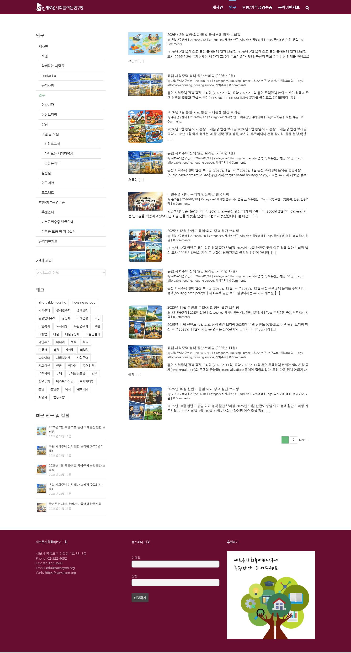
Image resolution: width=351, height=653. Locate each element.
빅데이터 (44, 357)
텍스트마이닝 (64, 381)
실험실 (46, 173)
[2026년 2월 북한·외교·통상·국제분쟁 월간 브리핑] (145, 43)
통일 (295, 39)
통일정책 (257, 39)
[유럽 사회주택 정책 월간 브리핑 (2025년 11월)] (145, 356)
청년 (94, 373)
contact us (49, 75)
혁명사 (42, 397)
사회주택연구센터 (181, 81)
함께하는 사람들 (53, 66)
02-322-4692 (57, 558)
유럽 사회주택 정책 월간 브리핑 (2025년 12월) (202, 271)
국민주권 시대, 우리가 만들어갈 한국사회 (198, 194)
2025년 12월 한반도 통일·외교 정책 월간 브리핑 (203, 230)
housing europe (204, 85)
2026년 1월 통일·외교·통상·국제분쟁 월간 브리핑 (203, 112)
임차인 (72, 365)
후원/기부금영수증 (52, 202)
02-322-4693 (53, 563)
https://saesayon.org (60, 572)
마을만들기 (93, 334)
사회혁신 (44, 365)
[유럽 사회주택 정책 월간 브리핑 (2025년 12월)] (145, 280)
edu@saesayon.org (60, 568)
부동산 (42, 350)
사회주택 (221, 85)
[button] (307, 7)
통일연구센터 (179, 39)
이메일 (136, 557)
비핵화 (84, 350)
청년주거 (44, 381)
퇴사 (68, 389)
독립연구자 (81, 326)
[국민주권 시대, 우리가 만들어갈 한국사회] (145, 201)
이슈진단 (245, 39)
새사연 (43, 46)
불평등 (69, 350)
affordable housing (179, 85)
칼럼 (45, 124)
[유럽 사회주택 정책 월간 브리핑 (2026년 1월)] (145, 162)
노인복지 (44, 326)
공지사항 (48, 85)
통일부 (54, 389)
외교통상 (298, 236)
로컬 (97, 326)
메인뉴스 (44, 342)
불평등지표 (52, 163)
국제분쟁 (279, 39)
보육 (74, 342)
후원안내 (48, 212)
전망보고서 (52, 143)
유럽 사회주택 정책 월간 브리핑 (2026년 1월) (201, 153)
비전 (45, 56)
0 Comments (237, 85)
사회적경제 (63, 357)
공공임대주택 (47, 318)
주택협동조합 (76, 373)
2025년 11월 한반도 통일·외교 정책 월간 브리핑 (203, 307)
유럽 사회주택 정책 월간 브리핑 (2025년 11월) (202, 347)
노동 (97, 318)
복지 (86, 342)
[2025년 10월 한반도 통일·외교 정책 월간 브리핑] (145, 403)
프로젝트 (48, 192)
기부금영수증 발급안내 (58, 222)
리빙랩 (42, 334)
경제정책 (82, 310)
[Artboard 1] (271, 553)
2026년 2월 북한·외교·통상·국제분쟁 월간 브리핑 (203, 34)
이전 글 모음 (50, 134)
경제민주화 (63, 310)
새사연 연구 (232, 39)
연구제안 (48, 183)
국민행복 (287, 199)
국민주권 (274, 199)
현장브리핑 (286, 81)
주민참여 (44, 373)
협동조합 (59, 397)
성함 (134, 576)
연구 (42, 95)
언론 (59, 365)
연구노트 (273, 353)
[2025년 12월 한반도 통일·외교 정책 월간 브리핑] (145, 245)
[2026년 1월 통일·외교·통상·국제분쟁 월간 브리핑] (145, 127)
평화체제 (83, 389)
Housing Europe (240, 81)
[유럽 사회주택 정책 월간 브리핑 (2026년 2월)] (145, 84)
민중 (296, 199)
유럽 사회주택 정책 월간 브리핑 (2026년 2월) (201, 75)
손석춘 (175, 199)
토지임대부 (87, 381)
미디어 (60, 342)
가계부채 (44, 310)
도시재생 (62, 326)
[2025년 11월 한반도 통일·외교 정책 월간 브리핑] (145, 322)
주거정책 (88, 365)
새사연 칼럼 (239, 199)
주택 (59, 373)
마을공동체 (72, 334)
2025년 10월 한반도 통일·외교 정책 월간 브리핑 (203, 388)
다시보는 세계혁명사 (58, 153)
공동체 (66, 318)
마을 (56, 334)
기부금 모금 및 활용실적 (58, 231)
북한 (288, 39)
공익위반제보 (48, 241)
